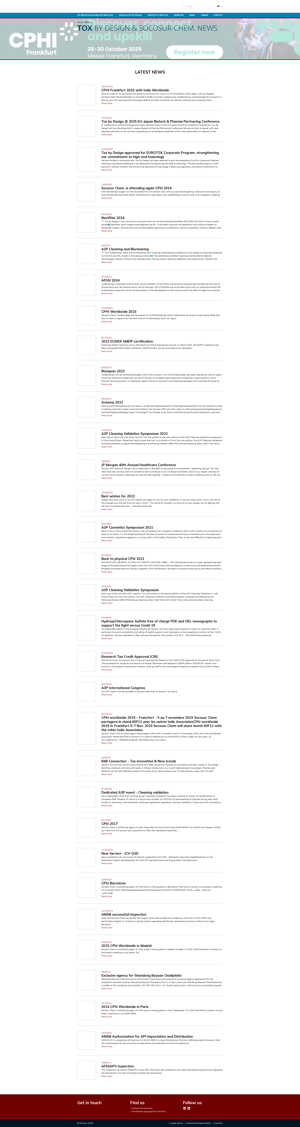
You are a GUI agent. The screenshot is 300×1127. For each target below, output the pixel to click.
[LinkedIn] (184, 1108)
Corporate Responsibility (198, 1123)
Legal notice (177, 1123)
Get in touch (89, 1102)
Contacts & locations (142, 1108)
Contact (218, 15)
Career (204, 15)
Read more (106, 103)
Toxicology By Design (130, 15)
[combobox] (198, 6)
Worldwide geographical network (149, 1111)
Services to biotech (158, 15)
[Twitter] (188, 1108)
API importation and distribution (95, 15)
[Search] (184, 6)
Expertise (179, 15)
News (192, 15)
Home (79, 22)
